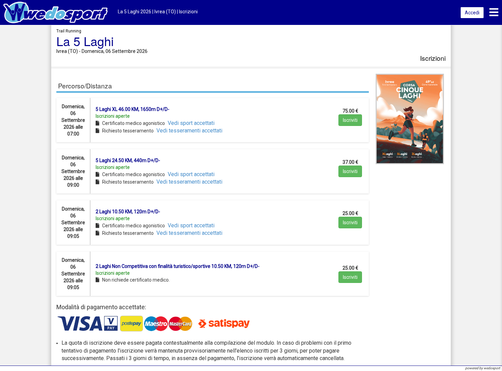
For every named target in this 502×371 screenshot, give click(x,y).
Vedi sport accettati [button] (191, 123)
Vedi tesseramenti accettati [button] (189, 130)
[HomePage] (55, 12)
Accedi (472, 12)
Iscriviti (350, 120)
